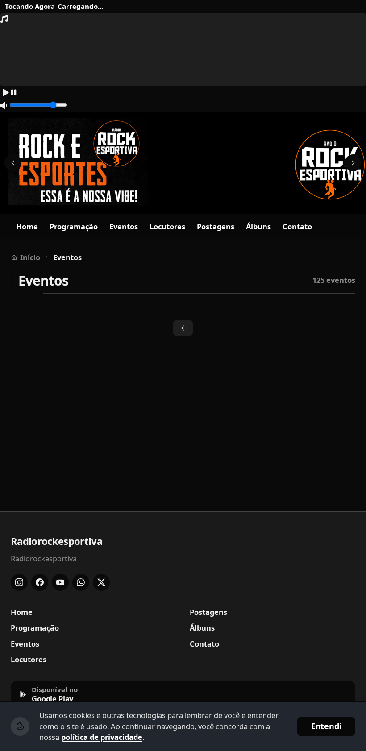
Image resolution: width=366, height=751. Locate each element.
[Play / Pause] (9, 93)
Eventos (123, 226)
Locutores (167, 226)
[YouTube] (60, 582)
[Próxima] (353, 162)
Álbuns (258, 226)
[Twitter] (101, 582)
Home (27, 226)
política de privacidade (101, 737)
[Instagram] (19, 582)
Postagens (215, 226)
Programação (74, 226)
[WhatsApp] (80, 582)
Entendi (326, 726)
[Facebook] (39, 582)
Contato (297, 226)
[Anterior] (12, 162)
